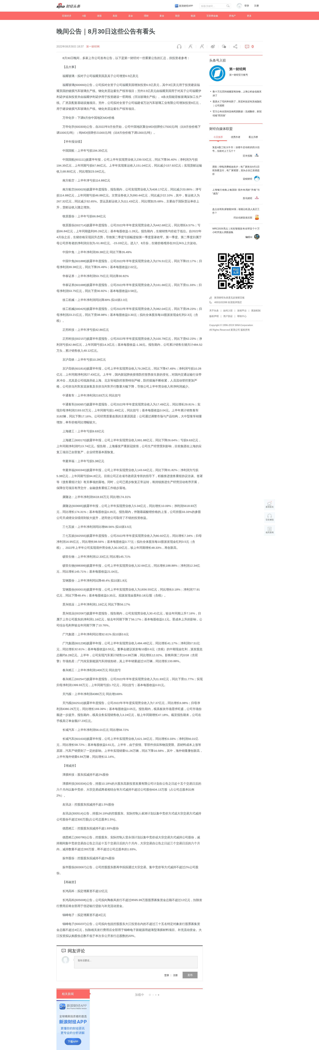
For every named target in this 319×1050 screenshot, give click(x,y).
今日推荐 (218, 137)
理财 (146, 15)
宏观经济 (66, 15)
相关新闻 (68, 994)
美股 (115, 15)
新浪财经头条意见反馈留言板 (229, 297)
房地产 (232, 15)
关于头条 (214, 310)
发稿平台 (242, 310)
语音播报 (179, 46)
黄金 (162, 15)
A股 (84, 15)
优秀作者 (235, 137)
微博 (212, 46)
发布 (190, 975)
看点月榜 (253, 137)
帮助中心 (242, 316)
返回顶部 (270, 545)
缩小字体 (190, 46)
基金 (130, 15)
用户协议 (228, 316)
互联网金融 (212, 15)
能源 (193, 15)
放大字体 (201, 46)
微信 (223, 46)
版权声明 (214, 316)
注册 (256, 5)
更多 (249, 15)
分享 (234, 46)
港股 (99, 15)
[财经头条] (68, 6)
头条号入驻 (217, 60)
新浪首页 (270, 507)
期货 (177, 15)
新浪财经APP (186, 5)
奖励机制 (256, 310)
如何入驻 (228, 310)
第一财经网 (93, 46)
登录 (166, 975)
